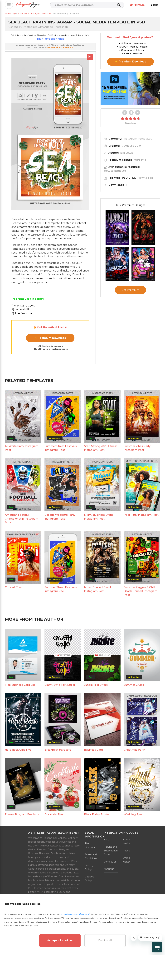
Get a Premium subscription (60, 47)
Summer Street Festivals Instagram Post (60, 448)
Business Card (93, 749)
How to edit (145, 177)
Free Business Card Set (20, 684)
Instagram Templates (138, 138)
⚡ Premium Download (50, 337)
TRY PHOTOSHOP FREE (50, 39)
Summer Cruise (134, 684)
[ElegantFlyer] (28, 5)
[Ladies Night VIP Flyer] (143, 264)
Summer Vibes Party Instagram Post (137, 448)
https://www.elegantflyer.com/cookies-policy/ (92, 922)
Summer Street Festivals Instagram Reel (60, 589)
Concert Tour (13, 587)
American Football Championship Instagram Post (21, 518)
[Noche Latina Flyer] (143, 227)
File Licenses (90, 845)
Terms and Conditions (91, 856)
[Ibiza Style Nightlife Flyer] (117, 264)
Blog (106, 839)
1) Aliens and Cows (23, 305)
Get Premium (130, 289)
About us (109, 868)
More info (140, 159)
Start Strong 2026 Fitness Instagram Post (100, 448)
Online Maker (126, 859)
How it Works (126, 841)
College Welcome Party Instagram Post (59, 516)
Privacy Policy (89, 867)
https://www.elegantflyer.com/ (75, 914)
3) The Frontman (22, 313)
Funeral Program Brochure (22, 814)
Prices (126, 850)
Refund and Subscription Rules (111, 850)
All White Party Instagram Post (21, 448)
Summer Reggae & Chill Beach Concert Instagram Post (140, 591)
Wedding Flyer (133, 814)
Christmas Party (134, 749)
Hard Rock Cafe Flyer (18, 749)
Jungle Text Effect (96, 684)
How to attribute (115, 170)
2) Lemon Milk (20, 309)
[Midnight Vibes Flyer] (117, 227)
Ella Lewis (126, 152)
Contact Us (110, 861)
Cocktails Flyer (54, 814)
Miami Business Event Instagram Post (98, 516)
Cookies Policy (89, 878)
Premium (139, 4)
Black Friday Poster (97, 814)
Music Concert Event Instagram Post (97, 589)
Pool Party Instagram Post (141, 514)
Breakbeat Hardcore (57, 749)
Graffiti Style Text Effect (59, 684)
